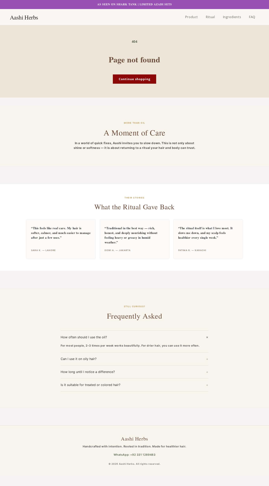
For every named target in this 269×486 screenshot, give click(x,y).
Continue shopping (134, 79)
